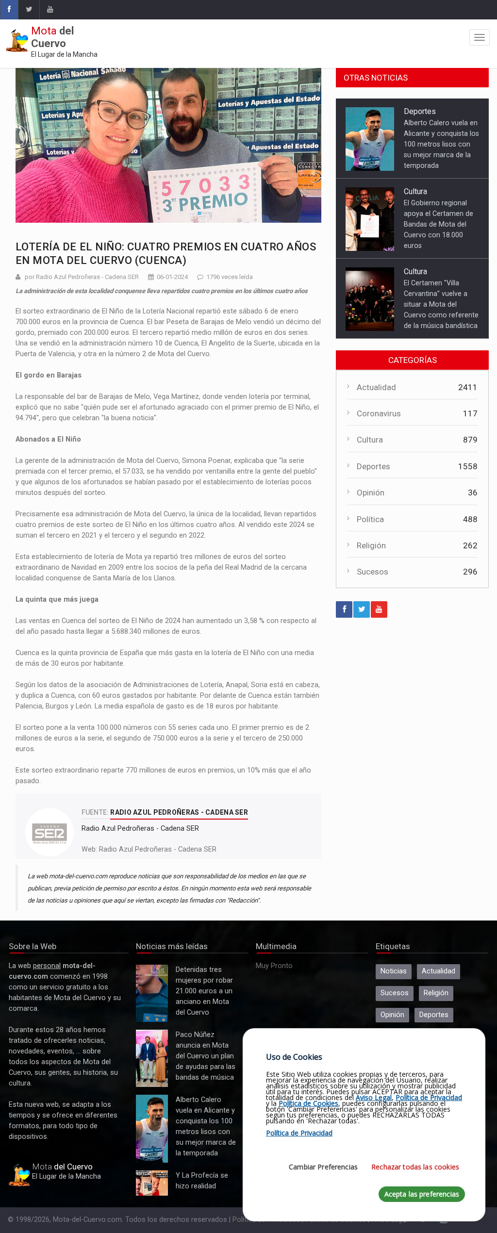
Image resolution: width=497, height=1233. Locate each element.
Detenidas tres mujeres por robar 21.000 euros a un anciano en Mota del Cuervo (151, 993)
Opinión (370, 492)
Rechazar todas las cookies (415, 1166)
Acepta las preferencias (421, 1194)
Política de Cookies (308, 1103)
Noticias (394, 971)
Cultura (415, 191)
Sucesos (372, 571)
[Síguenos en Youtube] (49, 9)
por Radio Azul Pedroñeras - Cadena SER (82, 276)
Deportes (420, 111)
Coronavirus (379, 413)
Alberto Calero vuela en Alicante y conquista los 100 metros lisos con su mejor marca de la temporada (441, 144)
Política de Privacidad (429, 1097)
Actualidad (376, 387)
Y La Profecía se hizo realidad (149, 1183)
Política (370, 519)
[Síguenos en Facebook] (9, 9)
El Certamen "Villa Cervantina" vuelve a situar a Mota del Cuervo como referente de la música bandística (441, 304)
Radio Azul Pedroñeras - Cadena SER (157, 849)
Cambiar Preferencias (323, 1166)
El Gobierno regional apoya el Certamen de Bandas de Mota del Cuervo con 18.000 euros (438, 224)
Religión (371, 545)
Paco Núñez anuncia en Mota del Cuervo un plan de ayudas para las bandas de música (152, 1058)
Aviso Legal (374, 1097)
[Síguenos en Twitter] (28, 9)
